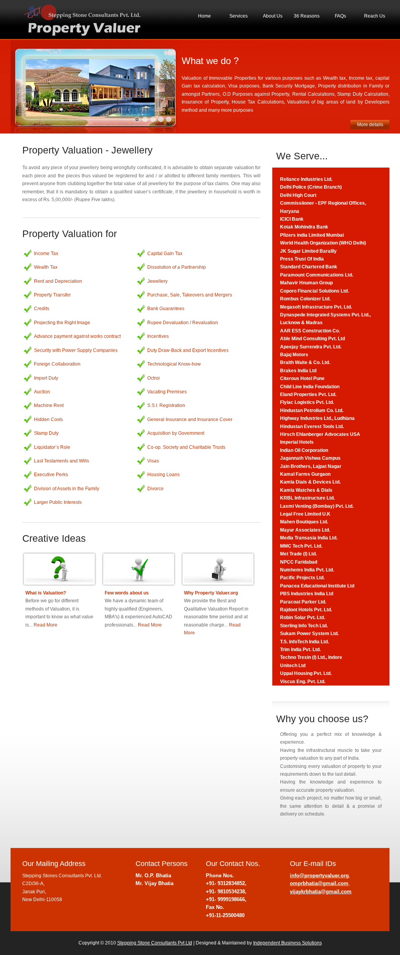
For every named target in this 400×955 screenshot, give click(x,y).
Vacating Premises (167, 391)
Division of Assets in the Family (66, 488)
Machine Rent (49, 405)
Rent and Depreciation (58, 281)
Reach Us (374, 16)
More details (370, 124)
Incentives (158, 336)
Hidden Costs (48, 419)
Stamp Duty (46, 433)
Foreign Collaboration (57, 364)
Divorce (155, 488)
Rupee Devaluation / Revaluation (182, 322)
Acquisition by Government (175, 433)
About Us (272, 16)
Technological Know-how (174, 364)
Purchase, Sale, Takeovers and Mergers (189, 295)
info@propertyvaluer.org (319, 875)
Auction (42, 391)
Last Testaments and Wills (61, 461)
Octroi (153, 378)
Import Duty (46, 378)
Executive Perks (51, 474)
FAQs (340, 16)
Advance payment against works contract (77, 336)
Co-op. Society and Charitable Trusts (186, 447)
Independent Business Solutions (287, 943)
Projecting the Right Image (62, 322)
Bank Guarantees (165, 308)
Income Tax (46, 253)
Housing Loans (163, 474)
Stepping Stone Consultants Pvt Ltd (154, 943)
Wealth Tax (45, 267)
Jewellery (157, 281)
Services (238, 16)
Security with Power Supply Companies (76, 350)
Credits (41, 308)
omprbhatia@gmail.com (319, 883)
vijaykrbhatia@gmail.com (321, 891)
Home (204, 16)
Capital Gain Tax (164, 253)
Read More (59, 609)
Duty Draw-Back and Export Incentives (188, 350)
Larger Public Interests (58, 502)
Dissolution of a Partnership (176, 267)
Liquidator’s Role (52, 447)
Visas (153, 461)
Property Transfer (52, 295)
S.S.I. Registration (166, 405)
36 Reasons (307, 16)
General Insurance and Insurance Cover (189, 419)
